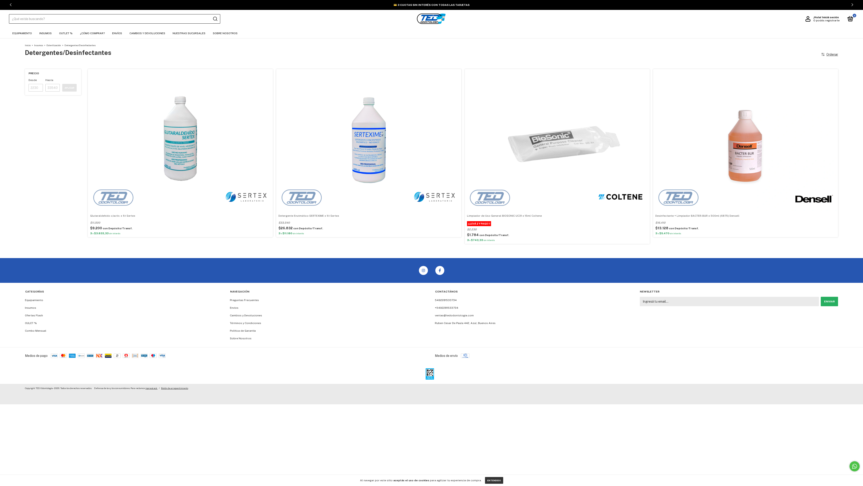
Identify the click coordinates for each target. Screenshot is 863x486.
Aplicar (69, 87)
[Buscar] (215, 19)
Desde (33, 80)
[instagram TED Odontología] (423, 270)
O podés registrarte (826, 20)
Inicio (28, 45)
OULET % (31, 323)
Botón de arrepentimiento (174, 388)
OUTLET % (66, 33)
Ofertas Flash (34, 315)
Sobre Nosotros (225, 33)
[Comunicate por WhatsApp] (855, 466)
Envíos (117, 33)
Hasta (49, 80)
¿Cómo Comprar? (92, 33)
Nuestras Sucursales (189, 33)
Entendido (494, 480)
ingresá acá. (151, 388)
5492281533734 (446, 300)
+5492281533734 (446, 307)
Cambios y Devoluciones (147, 33)
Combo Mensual (35, 330)
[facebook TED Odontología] (439, 270)
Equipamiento (22, 33)
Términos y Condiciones (245, 323)
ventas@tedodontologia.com (454, 315)
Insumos (45, 33)
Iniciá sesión (830, 17)
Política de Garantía (243, 330)
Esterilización (54, 45)
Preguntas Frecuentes (244, 300)
